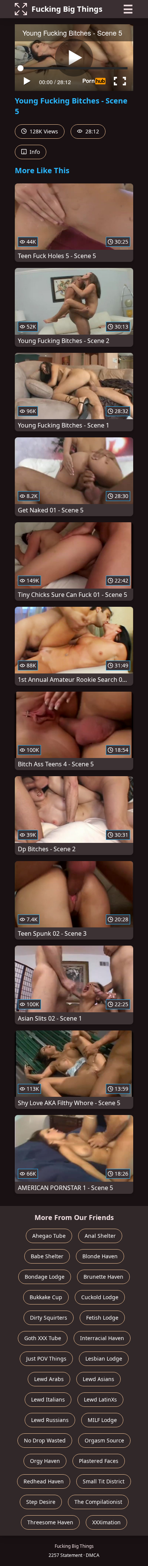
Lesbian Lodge (103, 1358)
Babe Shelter (47, 1256)
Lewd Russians (50, 1419)
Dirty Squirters (48, 1317)
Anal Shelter (100, 1235)
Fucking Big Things (66, 9)
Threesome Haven (50, 1522)
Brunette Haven (103, 1276)
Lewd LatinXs (100, 1399)
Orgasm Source (104, 1440)
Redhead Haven (44, 1481)
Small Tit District (103, 1481)
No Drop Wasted (45, 1440)
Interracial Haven (102, 1338)
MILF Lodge (102, 1419)
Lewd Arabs (49, 1379)
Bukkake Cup (46, 1297)
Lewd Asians (98, 1379)
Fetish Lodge (102, 1317)
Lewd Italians (48, 1399)
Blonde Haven (100, 1256)
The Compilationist (98, 1501)
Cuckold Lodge (99, 1297)
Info (34, 151)
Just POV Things (46, 1358)
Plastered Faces (98, 1460)
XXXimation (106, 1522)
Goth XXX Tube (42, 1338)
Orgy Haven (45, 1460)
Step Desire (40, 1501)
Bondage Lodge (45, 1276)
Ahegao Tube (49, 1235)
